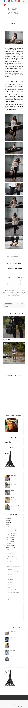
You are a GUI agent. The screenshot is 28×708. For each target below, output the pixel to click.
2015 (7, 524)
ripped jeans (16, 294)
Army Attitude (8, 366)
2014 (7, 526)
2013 (7, 599)
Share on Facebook (14, 281)
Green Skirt (10, 556)
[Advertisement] (11, 612)
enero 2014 (9, 597)
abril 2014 (9, 543)
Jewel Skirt (9, 587)
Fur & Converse (11, 569)
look (18, 292)
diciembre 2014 (11, 528)
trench (18, 295)
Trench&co (10, 564)
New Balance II (10, 561)
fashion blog (10, 292)
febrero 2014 (10, 547)
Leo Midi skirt (14, 483)
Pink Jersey (13, 475)
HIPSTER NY (10, 582)
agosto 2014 (10, 536)
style (9, 295)
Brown (12, 490)
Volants (12, 657)
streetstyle (21, 294)
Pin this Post (14, 287)
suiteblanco (13, 295)
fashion (18, 290)
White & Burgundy (11, 590)
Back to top (21, 706)
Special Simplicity (15, 505)
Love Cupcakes (10, 579)
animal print (10, 290)
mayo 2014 (9, 541)
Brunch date (13, 631)
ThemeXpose (15, 702)
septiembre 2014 (11, 534)
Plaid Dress (9, 549)
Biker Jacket (10, 595)
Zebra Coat (9, 574)
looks (20, 292)
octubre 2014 (10, 532)
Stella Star (12, 650)
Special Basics (7, 339)
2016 (7, 522)
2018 (7, 518)
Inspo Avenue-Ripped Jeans (13, 592)
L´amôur (9, 577)
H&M (15, 292)
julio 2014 (9, 538)
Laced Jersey (13, 637)
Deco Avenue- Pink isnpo (13, 559)
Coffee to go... (10, 584)
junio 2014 (9, 540)
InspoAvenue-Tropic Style (13, 571)
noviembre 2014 (11, 530)
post (11, 294)
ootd (9, 294)
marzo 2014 (10, 545)
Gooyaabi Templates (7, 704)
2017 (7, 520)
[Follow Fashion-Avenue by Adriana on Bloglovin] (10, 467)
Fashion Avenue (14, 11)
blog (15, 290)
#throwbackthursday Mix (13, 566)
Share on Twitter (15, 284)
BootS (12, 497)
